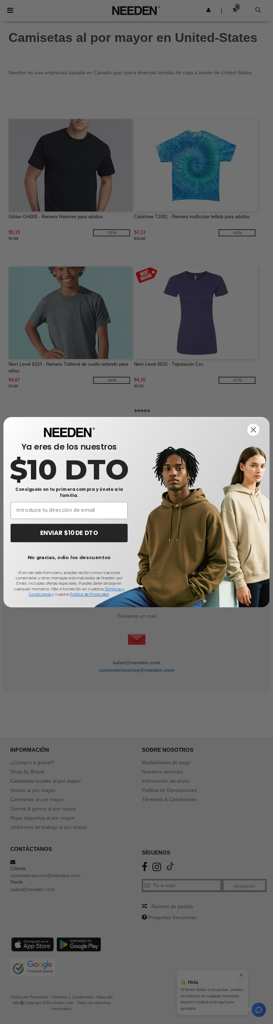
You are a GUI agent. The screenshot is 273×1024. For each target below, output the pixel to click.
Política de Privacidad (89, 594)
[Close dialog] (253, 430)
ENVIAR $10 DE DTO (69, 533)
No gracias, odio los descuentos (69, 557)
